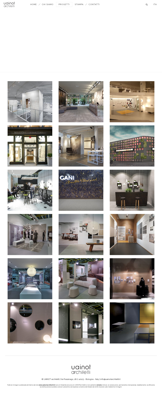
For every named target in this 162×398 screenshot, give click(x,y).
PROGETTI (64, 4)
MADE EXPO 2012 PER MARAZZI (132, 243)
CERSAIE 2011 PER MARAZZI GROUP (81, 286)
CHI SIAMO (48, 4)
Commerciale (22, 116)
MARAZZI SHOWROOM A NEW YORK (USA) (30, 153)
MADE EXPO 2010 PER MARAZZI (132, 287)
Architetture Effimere (118, 160)
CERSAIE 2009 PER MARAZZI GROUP (81, 330)
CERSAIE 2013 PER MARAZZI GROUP (30, 242)
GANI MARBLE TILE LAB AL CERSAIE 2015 (81, 197)
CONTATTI (94, 4)
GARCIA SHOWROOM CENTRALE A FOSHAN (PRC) (132, 153)
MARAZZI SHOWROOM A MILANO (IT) (132, 109)
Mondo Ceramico (36, 116)
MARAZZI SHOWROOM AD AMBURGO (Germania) (80, 153)
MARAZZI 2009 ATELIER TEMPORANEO (132, 330)
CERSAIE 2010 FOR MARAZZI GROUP (30, 330)
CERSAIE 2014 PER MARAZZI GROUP (132, 197)
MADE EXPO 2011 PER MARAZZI (29, 287)
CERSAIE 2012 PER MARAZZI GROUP (81, 242)
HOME (33, 4)
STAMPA (79, 4)
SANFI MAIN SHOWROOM (81, 110)
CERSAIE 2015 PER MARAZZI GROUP (30, 197)
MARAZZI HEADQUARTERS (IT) (30, 110)
